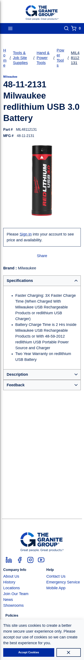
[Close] (68, 652)
